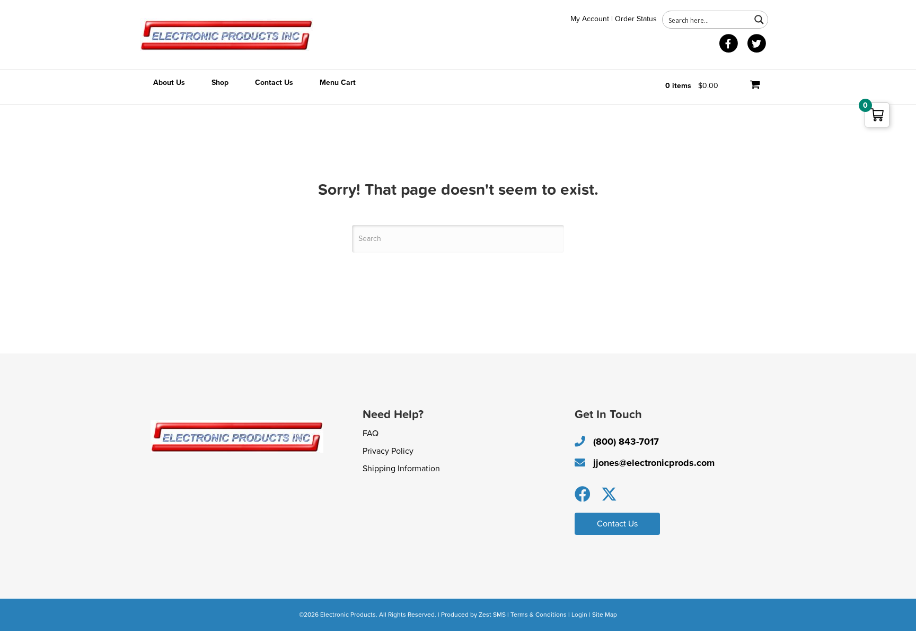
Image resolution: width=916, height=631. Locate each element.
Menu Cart (338, 82)
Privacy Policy (388, 451)
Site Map (604, 614)
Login (579, 614)
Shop (220, 82)
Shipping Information (401, 468)
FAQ (370, 433)
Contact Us (274, 82)
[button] (583, 494)
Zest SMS (492, 614)
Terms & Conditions (538, 614)
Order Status (636, 18)
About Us (169, 82)
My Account (589, 18)
